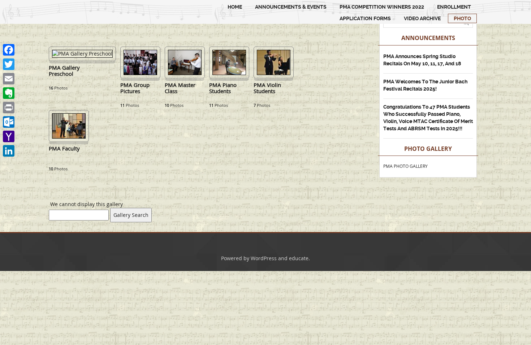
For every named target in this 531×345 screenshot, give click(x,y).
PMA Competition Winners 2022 (382, 7)
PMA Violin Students (267, 88)
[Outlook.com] (8, 122)
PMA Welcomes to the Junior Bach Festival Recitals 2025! (425, 85)
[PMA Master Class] (185, 61)
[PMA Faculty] (69, 125)
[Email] (8, 78)
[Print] (8, 107)
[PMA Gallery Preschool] (82, 53)
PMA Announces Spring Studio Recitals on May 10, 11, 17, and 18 (422, 59)
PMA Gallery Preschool (64, 71)
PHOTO (462, 18)
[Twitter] (8, 64)
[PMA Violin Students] (273, 61)
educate (298, 258)
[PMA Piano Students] (229, 61)
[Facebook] (8, 50)
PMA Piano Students (223, 88)
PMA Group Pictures (135, 88)
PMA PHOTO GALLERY (405, 166)
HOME (235, 7)
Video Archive (422, 18)
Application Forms (365, 18)
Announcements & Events (291, 7)
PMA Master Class (180, 88)
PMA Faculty (64, 148)
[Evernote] (8, 93)
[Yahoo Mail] (8, 136)
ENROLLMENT (454, 7)
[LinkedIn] (8, 151)
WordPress (264, 258)
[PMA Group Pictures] (140, 61)
